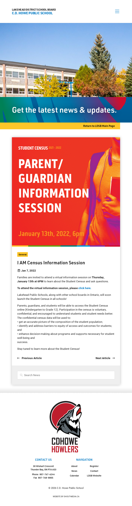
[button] (117, 11)
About (74, 466)
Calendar (74, 475)
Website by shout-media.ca (66, 496)
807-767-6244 (47, 474)
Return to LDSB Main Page (99, 126)
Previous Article (31, 358)
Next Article (103, 358)
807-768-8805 (45, 477)
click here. (84, 288)
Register (94, 466)
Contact (94, 471)
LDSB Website (94, 475)
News (74, 471)
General (23, 254)
